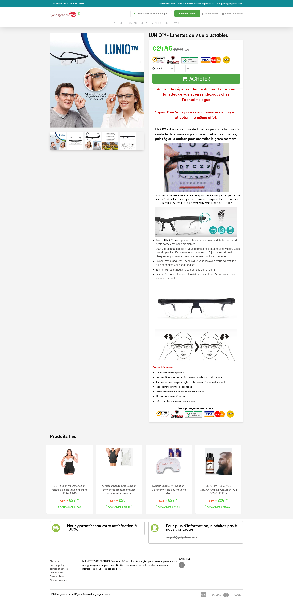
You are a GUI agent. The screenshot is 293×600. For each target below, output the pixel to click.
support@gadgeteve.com (230, 3)
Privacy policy (57, 565)
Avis (176, 22)
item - (188, 13)
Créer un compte (234, 13)
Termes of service (59, 568)
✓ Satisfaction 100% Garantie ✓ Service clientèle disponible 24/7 (186, 3)
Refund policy (57, 572)
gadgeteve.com (103, 594)
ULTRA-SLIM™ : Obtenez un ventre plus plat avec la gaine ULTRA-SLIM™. (69, 489)
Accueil (119, 22)
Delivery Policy (57, 576)
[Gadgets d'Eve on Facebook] (182, 565)
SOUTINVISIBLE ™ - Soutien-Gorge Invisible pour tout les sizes (169, 489)
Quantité (157, 68)
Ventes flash (160, 22)
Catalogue (137, 22)
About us (54, 561)
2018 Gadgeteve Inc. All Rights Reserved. (71, 594)
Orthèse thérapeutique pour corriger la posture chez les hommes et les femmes (119, 489)
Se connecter (211, 13)
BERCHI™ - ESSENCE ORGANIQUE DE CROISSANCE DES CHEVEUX (218, 489)
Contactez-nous (58, 580)
